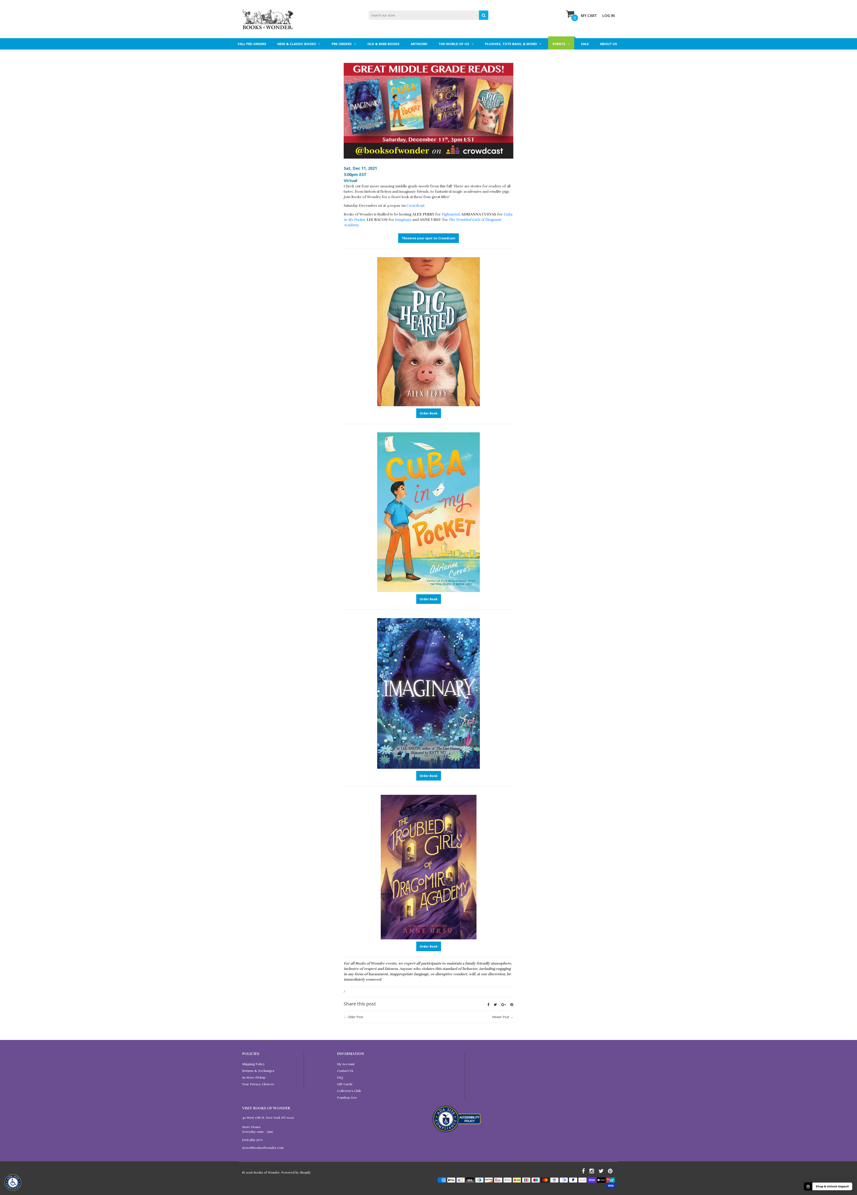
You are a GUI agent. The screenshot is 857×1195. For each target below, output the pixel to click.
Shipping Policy (253, 1064)
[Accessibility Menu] (13, 1182)
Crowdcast (415, 205)
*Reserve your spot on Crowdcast (428, 238)
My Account (346, 1064)
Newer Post (500, 1017)
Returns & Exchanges (258, 1071)
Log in (608, 15)
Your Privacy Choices (258, 1084)
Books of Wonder (267, 1172)
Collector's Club (349, 1091)
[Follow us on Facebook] (488, 1004)
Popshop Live (347, 1098)
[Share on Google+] (503, 1004)
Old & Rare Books (383, 43)
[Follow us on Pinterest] (511, 1004)
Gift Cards (344, 1084)
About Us (608, 43)
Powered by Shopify (296, 1172)
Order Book (429, 413)
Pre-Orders (342, 43)
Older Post (355, 1017)
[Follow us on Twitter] (495, 1004)
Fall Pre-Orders (252, 43)
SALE (585, 43)
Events (559, 43)
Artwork (419, 43)
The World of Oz (454, 43)
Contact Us (345, 1071)
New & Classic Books (296, 43)
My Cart (589, 15)
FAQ (340, 1077)
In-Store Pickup (253, 1077)
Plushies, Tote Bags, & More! (511, 43)
